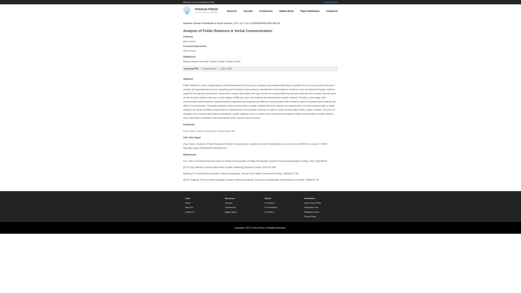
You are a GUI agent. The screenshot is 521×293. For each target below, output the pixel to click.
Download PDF (191, 69)
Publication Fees (311, 207)
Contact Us (332, 11)
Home (187, 203)
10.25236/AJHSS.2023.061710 (265, 23)
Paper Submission (310, 11)
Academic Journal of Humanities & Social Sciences (208, 23)
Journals (247, 11)
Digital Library (286, 11)
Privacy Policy (310, 216)
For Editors (269, 212)
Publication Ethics (311, 212)
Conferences (266, 11)
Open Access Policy (312, 203)
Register (334, 2)
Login (325, 2)
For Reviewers (271, 207)
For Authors (270, 203)
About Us (232, 11)
